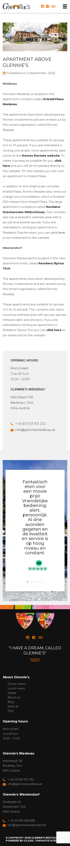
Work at (13, 706)
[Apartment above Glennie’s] (35, 54)
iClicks (28, 840)
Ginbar (12, 693)
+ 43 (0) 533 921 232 (30, 423)
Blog (11, 702)
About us (14, 697)
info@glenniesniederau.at (35, 430)
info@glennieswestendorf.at (27, 825)
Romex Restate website (41, 155)
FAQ (11, 711)
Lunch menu (16, 688)
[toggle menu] (63, 6)
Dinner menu (17, 684)
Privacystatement (49, 840)
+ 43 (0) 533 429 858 (21, 820)
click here (58, 232)
